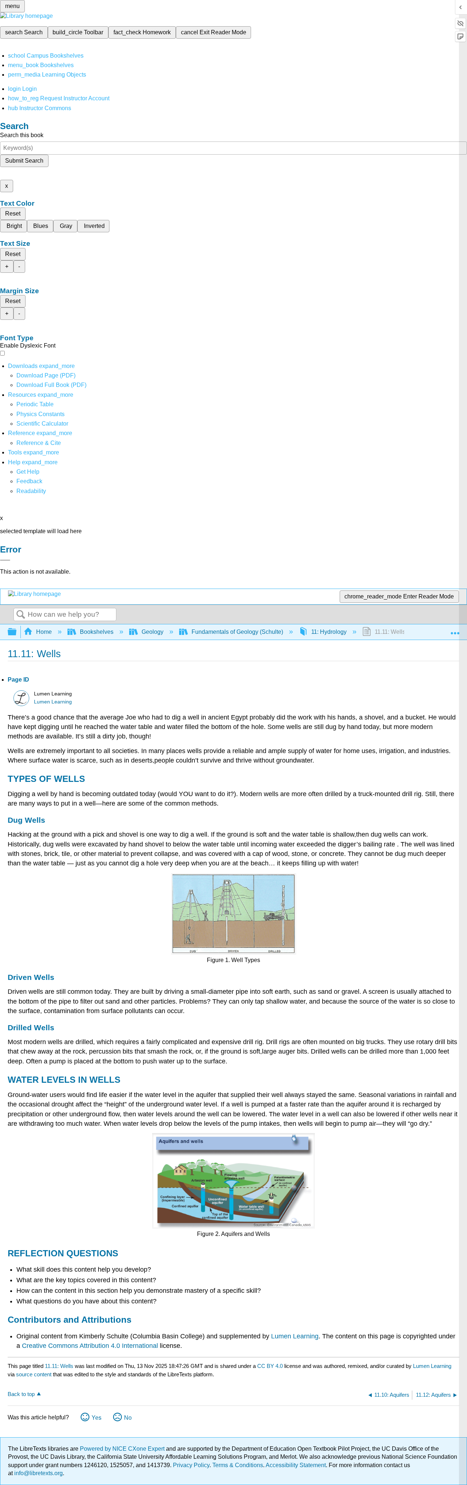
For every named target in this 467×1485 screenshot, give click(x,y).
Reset (12, 213)
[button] (29, 481)
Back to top (21, 1394)
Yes (96, 1418)
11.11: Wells (59, 1366)
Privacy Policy (191, 1465)
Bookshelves (96, 632)
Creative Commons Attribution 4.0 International (90, 1345)
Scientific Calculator (42, 423)
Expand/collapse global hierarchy (16, 632)
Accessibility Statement (296, 1465)
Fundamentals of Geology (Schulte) (237, 632)
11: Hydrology (329, 632)
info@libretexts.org (38, 1473)
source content (33, 1374)
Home (44, 632)
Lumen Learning (53, 702)
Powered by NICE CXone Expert (123, 1449)
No (128, 1418)
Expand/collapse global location (455, 629)
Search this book (21, 135)
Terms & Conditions (237, 1465)
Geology (152, 632)
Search (20, 615)
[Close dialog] (5, 560)
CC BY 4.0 (270, 1366)
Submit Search (24, 161)
